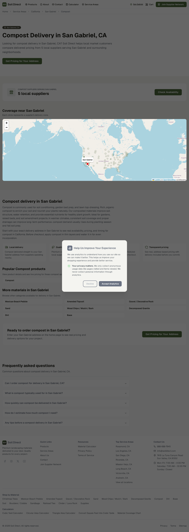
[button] (6, 123)
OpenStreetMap (169, 179)
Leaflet (157, 179)
